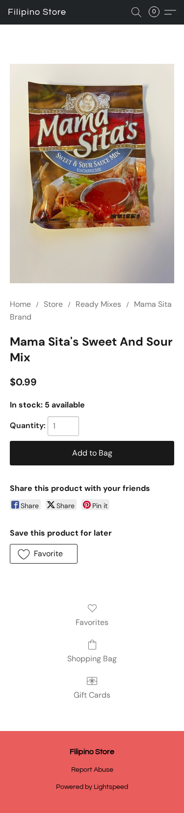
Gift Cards (92, 695)
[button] (37, 12)
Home (20, 304)
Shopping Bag (92, 658)
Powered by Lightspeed (92, 787)
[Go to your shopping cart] (157, 12)
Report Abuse (92, 769)
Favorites (92, 622)
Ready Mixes (98, 304)
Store (53, 304)
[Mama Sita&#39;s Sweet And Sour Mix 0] (92, 173)
